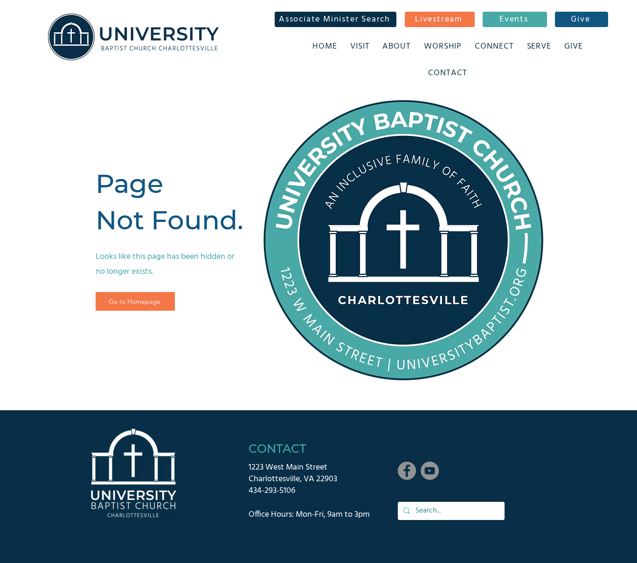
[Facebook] (407, 471)
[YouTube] (430, 471)
